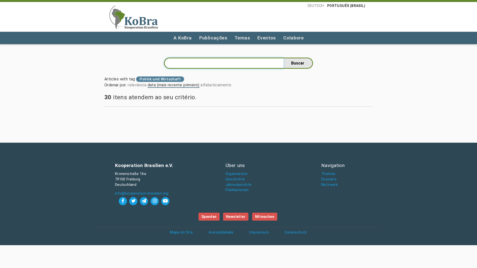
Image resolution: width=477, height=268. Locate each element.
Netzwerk (329, 185)
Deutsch (316, 6)
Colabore (293, 38)
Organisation (237, 174)
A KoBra (182, 38)
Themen (328, 174)
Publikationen (237, 190)
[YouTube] (165, 201)
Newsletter (235, 217)
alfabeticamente (215, 85)
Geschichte (235, 179)
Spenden (209, 217)
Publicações (213, 38)
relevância (137, 85)
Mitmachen (265, 217)
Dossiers (328, 179)
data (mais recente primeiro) (173, 85)
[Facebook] (123, 201)
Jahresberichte (239, 185)
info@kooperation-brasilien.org (141, 193)
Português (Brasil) (346, 6)
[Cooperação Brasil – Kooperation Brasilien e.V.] (133, 16)
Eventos (266, 38)
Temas (242, 38)
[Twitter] (134, 201)
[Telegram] (144, 201)
